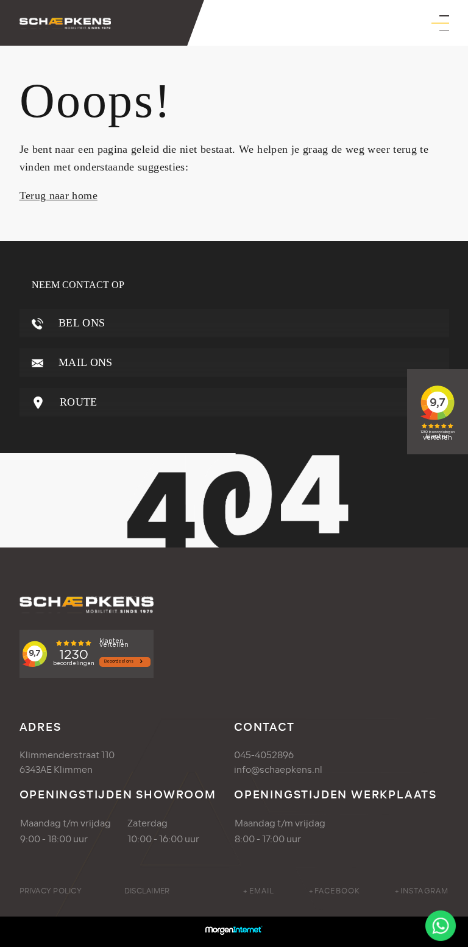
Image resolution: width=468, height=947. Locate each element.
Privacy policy (51, 890)
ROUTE (77, 402)
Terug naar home (59, 195)
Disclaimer (146, 890)
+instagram (421, 890)
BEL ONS (80, 323)
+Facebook (334, 890)
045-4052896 (264, 755)
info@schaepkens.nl (278, 769)
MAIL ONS (84, 362)
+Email (258, 890)
